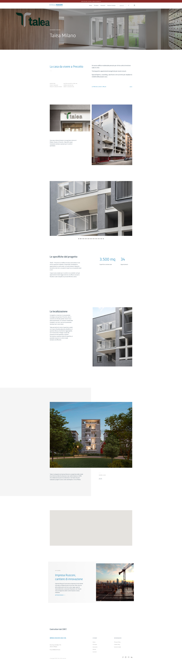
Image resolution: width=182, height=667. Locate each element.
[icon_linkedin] (131, 657)
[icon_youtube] (128, 657)
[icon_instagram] (125, 657)
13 (98, 238)
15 (101, 238)
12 (96, 238)
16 (103, 238)
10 (93, 238)
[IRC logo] (56, 5)
